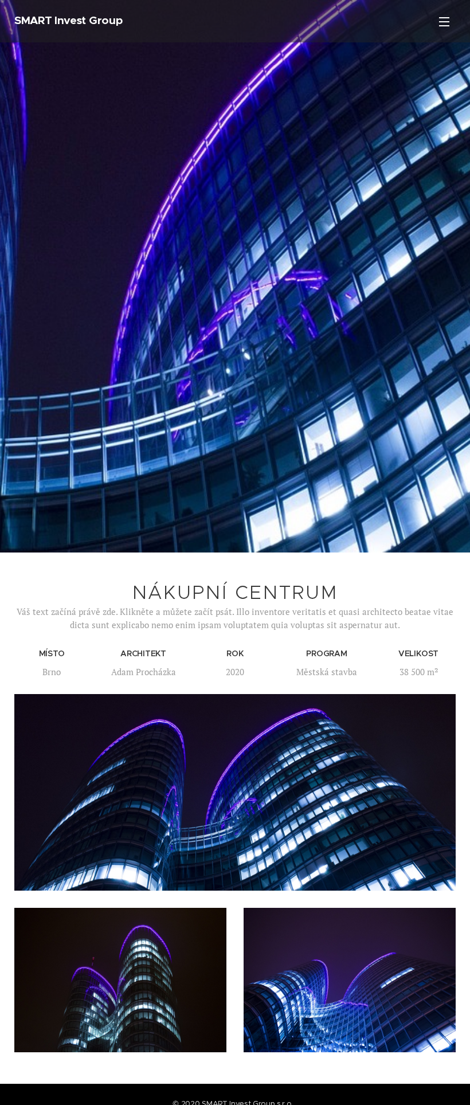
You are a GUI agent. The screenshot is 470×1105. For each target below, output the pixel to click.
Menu (444, 21)
